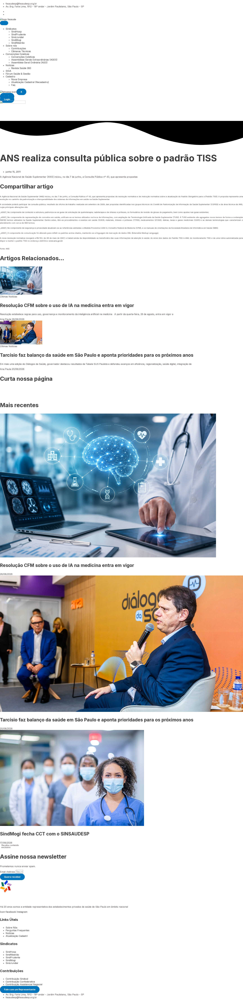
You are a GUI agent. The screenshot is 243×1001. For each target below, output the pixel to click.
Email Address (8, 871)
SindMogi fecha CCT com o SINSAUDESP (44, 834)
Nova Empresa (19, 79)
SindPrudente (18, 34)
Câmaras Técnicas (21, 51)
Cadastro (10, 76)
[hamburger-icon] (4, 23)
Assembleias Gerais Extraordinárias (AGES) (34, 59)
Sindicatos (11, 28)
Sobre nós (11, 45)
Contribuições (18, 48)
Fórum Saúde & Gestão (18, 73)
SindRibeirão (18, 42)
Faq (13, 85)
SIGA (8, 71)
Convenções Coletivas (17, 54)
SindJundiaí (17, 37)
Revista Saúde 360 (21, 68)
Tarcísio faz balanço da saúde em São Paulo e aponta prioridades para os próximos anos (96, 355)
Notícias (10, 65)
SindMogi (16, 40)
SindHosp (16, 31)
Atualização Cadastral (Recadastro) (30, 82)
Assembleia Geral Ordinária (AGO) (29, 62)
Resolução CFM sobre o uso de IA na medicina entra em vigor (67, 305)
